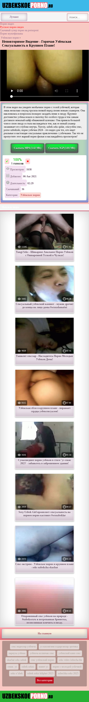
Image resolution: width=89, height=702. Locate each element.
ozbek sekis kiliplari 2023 (40, 673)
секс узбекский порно (42, 659)
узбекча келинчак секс (42, 653)
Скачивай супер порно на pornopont (19, 30)
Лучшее (14, 16)
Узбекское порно (10, 37)
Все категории (44, 680)
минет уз (43, 666)
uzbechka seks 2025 (68, 673)
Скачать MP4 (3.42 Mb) (27, 148)
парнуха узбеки (17, 653)
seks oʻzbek (17, 673)
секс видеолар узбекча (23, 646)
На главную (44, 633)
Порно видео (7, 23)
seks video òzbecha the (70, 659)
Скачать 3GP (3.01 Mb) (61, 148)
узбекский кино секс (70, 653)
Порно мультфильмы (11, 33)
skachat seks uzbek (16, 659)
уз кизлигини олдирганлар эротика (59, 646)
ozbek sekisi (28, 666)
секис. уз (12, 666)
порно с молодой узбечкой (67, 666)
